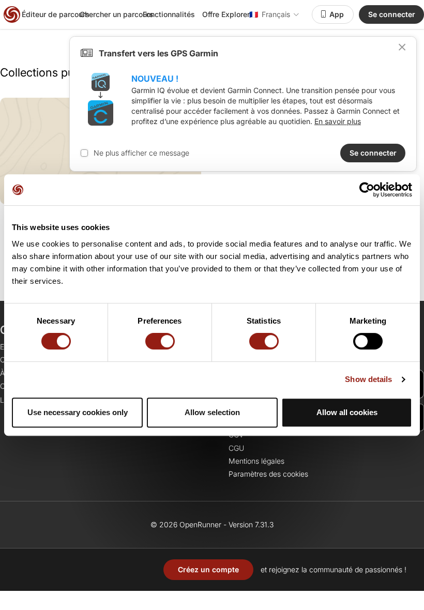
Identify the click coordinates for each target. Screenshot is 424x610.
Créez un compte (208, 569)
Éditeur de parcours (55, 14)
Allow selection (212, 412)
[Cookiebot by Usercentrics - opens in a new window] (367, 189)
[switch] (160, 341)
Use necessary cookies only (77, 412)
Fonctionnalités (169, 14)
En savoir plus (337, 121)
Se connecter (391, 14)
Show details (368, 379)
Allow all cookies (346, 412)
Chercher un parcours (117, 14)
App (336, 14)
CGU (236, 448)
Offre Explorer (226, 14)
